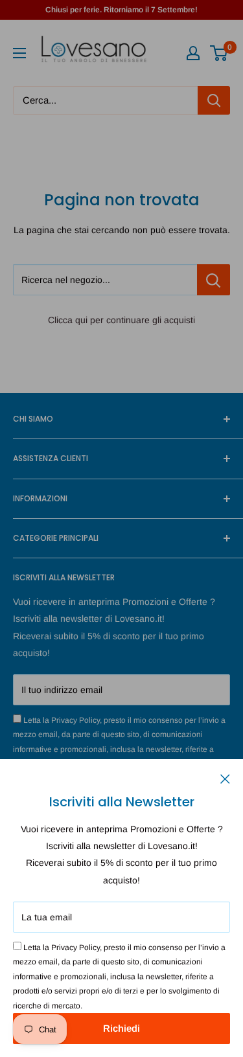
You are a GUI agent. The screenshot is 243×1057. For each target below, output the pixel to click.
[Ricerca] (214, 100)
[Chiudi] (225, 777)
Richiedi (121, 1028)
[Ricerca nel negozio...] (213, 279)
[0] (219, 53)
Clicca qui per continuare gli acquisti (121, 320)
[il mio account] (193, 53)
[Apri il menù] (19, 53)
